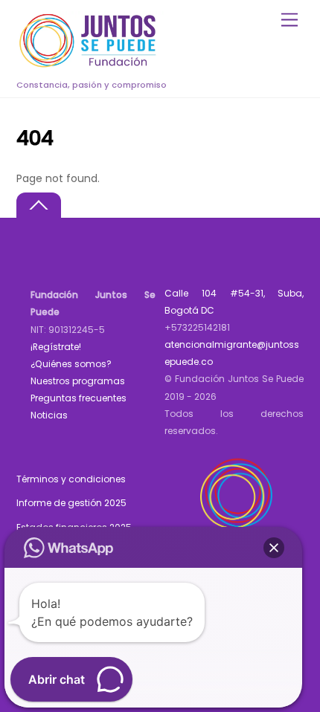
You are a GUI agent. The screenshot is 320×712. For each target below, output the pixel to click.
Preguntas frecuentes (79, 398)
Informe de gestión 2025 (71, 502)
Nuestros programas (78, 381)
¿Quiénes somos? (71, 363)
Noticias (49, 415)
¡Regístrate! (56, 346)
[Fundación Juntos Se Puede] (90, 65)
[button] (273, 547)
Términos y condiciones (71, 479)
